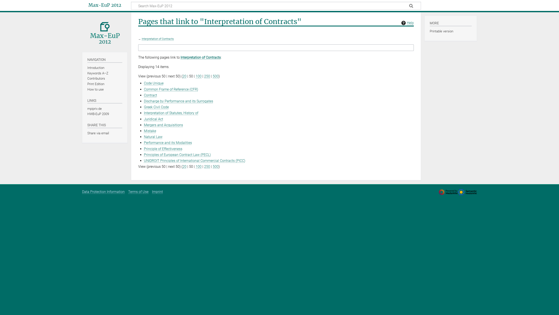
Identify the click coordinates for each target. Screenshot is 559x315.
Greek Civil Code (156, 107)
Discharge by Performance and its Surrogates (178, 101)
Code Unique (154, 83)
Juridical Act (153, 119)
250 (207, 76)
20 (184, 76)
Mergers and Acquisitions (163, 125)
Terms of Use (138, 192)
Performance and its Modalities (168, 143)
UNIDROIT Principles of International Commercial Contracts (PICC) (194, 161)
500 (216, 76)
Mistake (150, 131)
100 (199, 76)
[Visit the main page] (105, 32)
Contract (150, 95)
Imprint (157, 192)
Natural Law (153, 137)
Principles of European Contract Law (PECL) (177, 155)
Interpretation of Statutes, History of (171, 113)
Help (410, 23)
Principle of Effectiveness (163, 149)
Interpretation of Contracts (158, 38)
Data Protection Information (103, 192)
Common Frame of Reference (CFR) (171, 89)
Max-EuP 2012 (104, 5)
